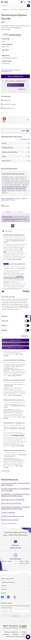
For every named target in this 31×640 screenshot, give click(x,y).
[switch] (27, 321)
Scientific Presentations (8, 512)
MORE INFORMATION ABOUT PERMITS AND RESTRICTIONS (14, 199)
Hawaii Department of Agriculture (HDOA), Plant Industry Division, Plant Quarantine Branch (14, 189)
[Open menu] (2, 2)
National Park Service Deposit (10, 520)
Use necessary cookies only (15, 347)
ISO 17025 (15, 634)
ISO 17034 (25, 634)
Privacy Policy (24, 306)
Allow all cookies (15, 340)
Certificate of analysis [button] (9, 104)
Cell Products (14, 9)
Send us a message (15, 547)
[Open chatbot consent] (28, 637)
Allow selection (15, 344)
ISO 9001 (23, 632)
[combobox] (14, 5)
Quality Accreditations (11, 632)
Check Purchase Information (15, 85)
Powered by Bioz (6, 471)
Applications (5, 9)
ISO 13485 (6, 634)
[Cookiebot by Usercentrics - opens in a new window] (22, 291)
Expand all (25, 139)
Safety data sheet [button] (8, 108)
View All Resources (8, 523)
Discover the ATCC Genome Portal (11, 503)
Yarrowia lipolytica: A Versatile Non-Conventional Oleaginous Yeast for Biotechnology (15, 495)
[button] (28, 5)
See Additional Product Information (10, 70)
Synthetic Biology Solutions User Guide (12, 516)
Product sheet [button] (7, 100)
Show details (24, 336)
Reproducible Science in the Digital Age (12, 499)
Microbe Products (24, 9)
